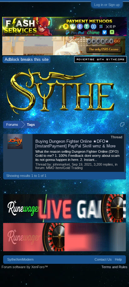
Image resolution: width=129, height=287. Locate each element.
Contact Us (103, 259)
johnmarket (61, 164)
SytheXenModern (20, 259)
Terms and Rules (114, 267)
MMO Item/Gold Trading (64, 168)
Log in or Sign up (107, 5)
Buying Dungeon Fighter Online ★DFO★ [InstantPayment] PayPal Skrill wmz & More (75, 143)
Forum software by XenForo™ (25, 267)
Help (118, 259)
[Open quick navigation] (122, 124)
